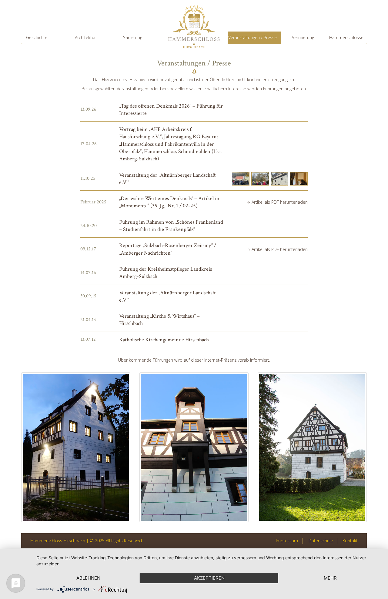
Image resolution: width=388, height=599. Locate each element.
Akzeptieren (209, 578)
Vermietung (303, 37)
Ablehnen (88, 578)
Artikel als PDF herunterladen (280, 202)
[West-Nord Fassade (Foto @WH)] (75, 447)
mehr (330, 578)
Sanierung (132, 37)
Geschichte (37, 37)
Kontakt (350, 541)
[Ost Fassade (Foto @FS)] (312, 447)
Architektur (85, 37)
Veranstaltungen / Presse (252, 37)
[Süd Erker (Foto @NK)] (194, 447)
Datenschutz (321, 541)
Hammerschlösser (347, 37)
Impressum (287, 541)
